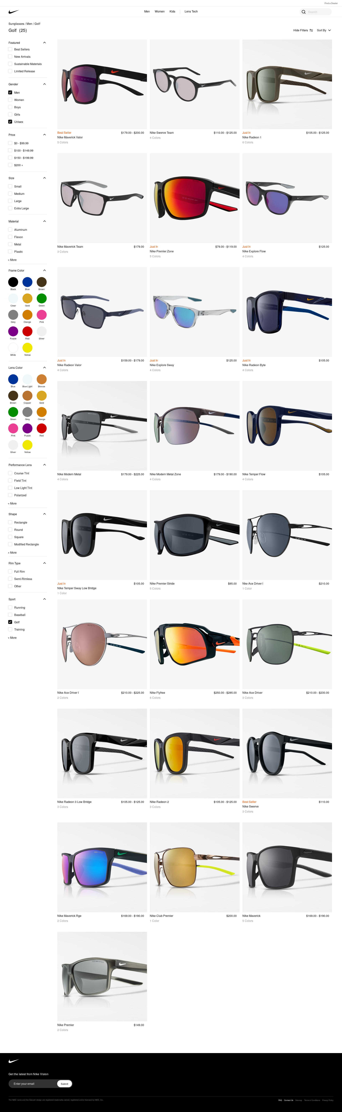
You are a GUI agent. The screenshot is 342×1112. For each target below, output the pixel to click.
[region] (25, 342)
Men (147, 11)
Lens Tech (191, 11)
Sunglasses (16, 24)
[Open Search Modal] (303, 12)
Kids (172, 11)
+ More (12, 260)
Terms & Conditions (312, 1100)
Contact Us (288, 1100)
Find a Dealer (331, 3)
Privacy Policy (327, 1100)
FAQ (280, 1100)
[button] (27, 43)
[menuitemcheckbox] (27, 49)
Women (160, 11)
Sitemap (298, 1100)
